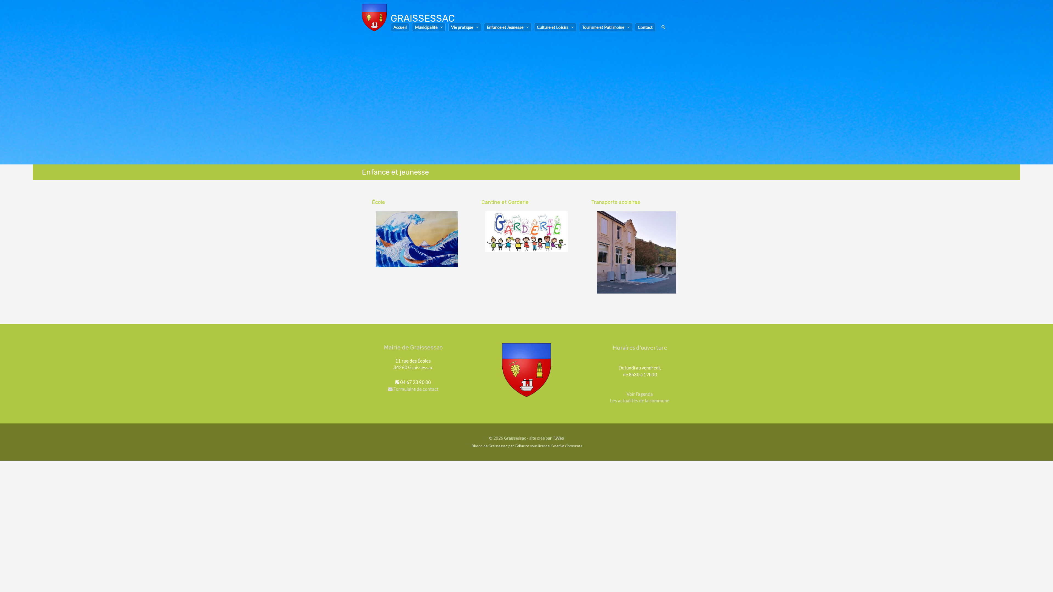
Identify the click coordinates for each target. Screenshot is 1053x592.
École (378, 202)
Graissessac (423, 18)
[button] (663, 27)
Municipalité (426, 27)
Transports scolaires (615, 202)
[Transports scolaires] (636, 252)
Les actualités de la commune (639, 400)
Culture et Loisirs (552, 27)
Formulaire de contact (415, 389)
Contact (645, 27)
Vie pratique (462, 27)
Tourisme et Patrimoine (603, 27)
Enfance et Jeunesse (505, 27)
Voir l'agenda (640, 394)
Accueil (400, 27)
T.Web (558, 438)
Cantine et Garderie (505, 202)
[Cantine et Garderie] (526, 231)
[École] (417, 239)
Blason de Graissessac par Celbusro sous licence (527, 446)
